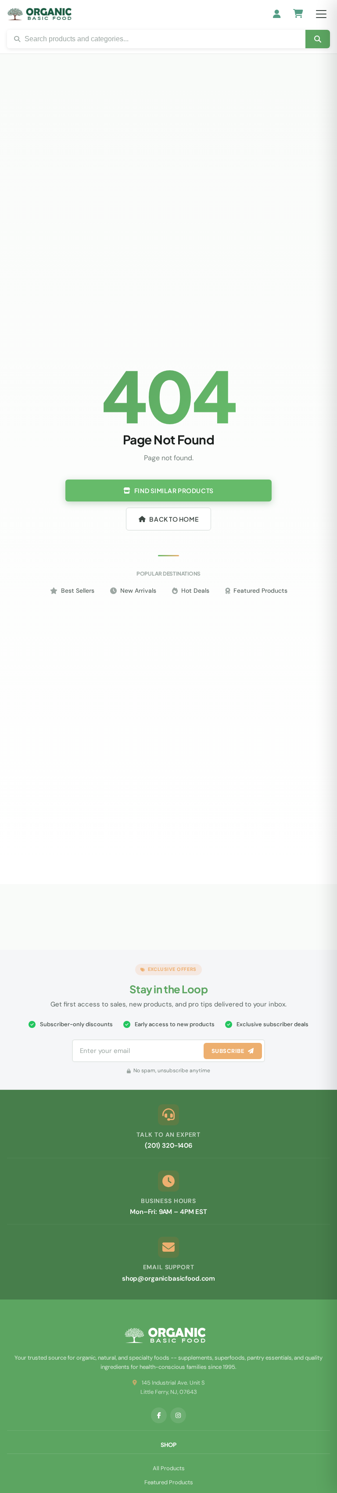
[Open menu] (321, 14)
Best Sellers (77, 590)
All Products (169, 1468)
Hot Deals (195, 590)
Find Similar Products (174, 490)
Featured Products (260, 590)
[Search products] (317, 39)
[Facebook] (159, 1415)
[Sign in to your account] (277, 14)
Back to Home (173, 519)
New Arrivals (138, 590)
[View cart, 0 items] (298, 14)
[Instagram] (178, 1415)
